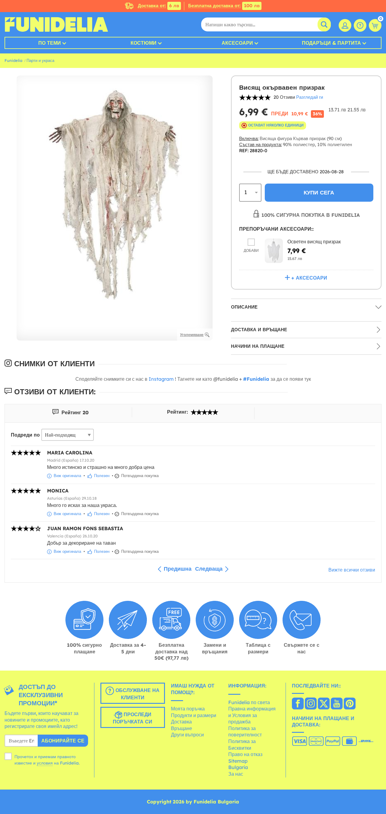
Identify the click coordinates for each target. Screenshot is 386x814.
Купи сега (319, 192)
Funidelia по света (249, 702)
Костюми (144, 42)
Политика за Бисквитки (242, 744)
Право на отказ (245, 754)
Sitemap (238, 761)
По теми (49, 42)
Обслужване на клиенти (137, 693)
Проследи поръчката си (132, 718)
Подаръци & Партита (331, 42)
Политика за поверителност (245, 731)
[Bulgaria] (298, 704)
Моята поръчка (188, 709)
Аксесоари (237, 42)
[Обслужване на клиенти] (360, 25)
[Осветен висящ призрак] (274, 251)
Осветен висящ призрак (314, 242)
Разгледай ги (309, 97)
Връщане (181, 728)
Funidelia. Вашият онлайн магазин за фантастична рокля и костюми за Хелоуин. (56, 24)
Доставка (181, 722)
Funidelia (13, 60)
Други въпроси (187, 735)
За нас (235, 774)
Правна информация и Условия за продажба (252, 715)
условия (45, 763)
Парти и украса (40, 60)
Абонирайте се (62, 741)
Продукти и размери (193, 715)
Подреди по (25, 435)
